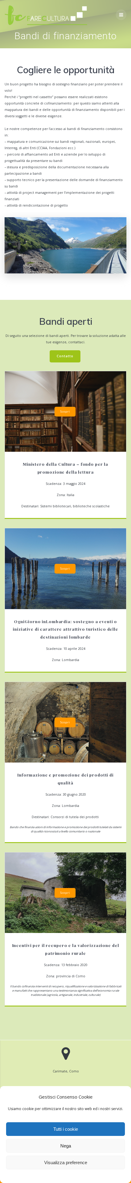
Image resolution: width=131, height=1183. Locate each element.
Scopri (65, 411)
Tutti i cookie (65, 1129)
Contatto (65, 356)
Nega (65, 1145)
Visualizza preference (65, 1162)
